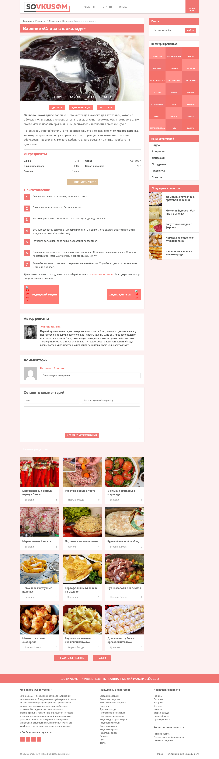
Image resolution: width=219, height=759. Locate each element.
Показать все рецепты (71, 658)
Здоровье (158, 151)
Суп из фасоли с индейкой (124, 588)
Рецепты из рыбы (109, 729)
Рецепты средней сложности (169, 737)
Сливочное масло (34, 166)
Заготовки (106, 107)
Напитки (158, 709)
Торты (103, 743)
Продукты (158, 170)
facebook (22, 739)
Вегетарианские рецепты (113, 702)
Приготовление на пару (112, 716)
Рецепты (40, 21)
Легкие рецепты (162, 733)
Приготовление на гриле (112, 712)
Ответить (59, 368)
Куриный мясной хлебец (123, 541)
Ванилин (28, 171)
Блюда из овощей (109, 696)
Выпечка (104, 706)
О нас (160, 754)
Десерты (54, 21)
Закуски (29, 499)
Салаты (104, 736)
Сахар (88, 160)
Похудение (159, 164)
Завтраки (72, 597)
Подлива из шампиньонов (81, 541)
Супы (102, 739)
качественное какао (102, 274)
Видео (156, 145)
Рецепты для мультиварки (113, 719)
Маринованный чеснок (37, 541)
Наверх (102, 658)
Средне (90, 97)
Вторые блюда (75, 499)
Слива (27, 160)
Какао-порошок (94, 166)
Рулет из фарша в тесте (80, 490)
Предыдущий (44, 294)
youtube (39, 739)
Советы (157, 177)
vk (28, 739)
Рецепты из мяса (108, 726)
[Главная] (47, 6)
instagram (33, 739)
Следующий (121, 294)
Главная (27, 21)
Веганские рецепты (110, 699)
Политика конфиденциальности (182, 754)
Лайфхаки (158, 157)
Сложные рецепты (163, 740)
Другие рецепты (162, 719)
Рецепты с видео (109, 733)
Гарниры (158, 696)
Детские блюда (81, 107)
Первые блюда (118, 597)
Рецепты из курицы (110, 722)
